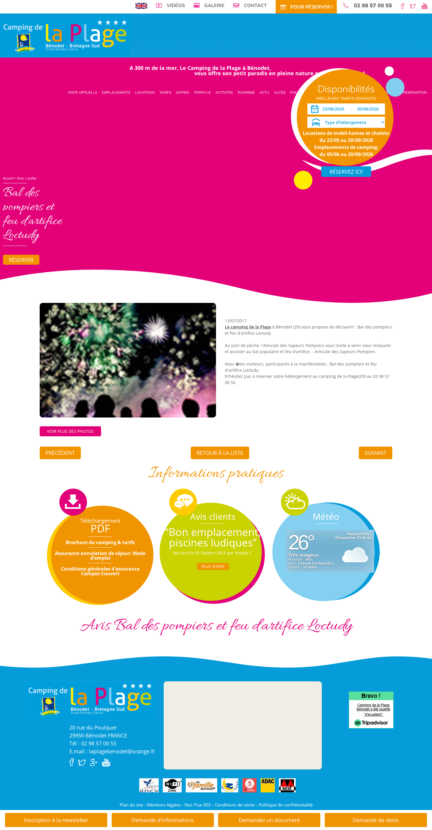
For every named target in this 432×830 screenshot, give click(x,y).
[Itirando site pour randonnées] (249, 785)
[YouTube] (426, 6)
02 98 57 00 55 (373, 5)
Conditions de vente (235, 805)
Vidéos (176, 5)
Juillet (32, 178)
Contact (255, 5)
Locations (145, 92)
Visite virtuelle (82, 92)
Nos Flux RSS (198, 805)
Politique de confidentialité (286, 805)
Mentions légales (164, 805)
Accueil (8, 178)
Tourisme (246, 92)
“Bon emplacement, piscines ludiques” (213, 537)
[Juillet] (65, 37)
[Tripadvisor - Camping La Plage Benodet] (371, 709)
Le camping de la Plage (248, 327)
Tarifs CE (202, 92)
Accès (279, 92)
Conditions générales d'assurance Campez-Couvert (100, 571)
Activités (224, 92)
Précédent (60, 452)
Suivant (375, 452)
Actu (264, 92)
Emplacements (116, 92)
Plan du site (131, 805)
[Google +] (95, 762)
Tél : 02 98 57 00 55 (92, 743)
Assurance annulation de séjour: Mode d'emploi (100, 555)
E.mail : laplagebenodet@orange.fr (112, 751)
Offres (182, 92)
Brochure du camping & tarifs (100, 542)
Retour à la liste (220, 452)
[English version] (141, 5)
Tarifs (165, 92)
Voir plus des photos (70, 431)
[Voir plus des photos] (128, 359)
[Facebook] (405, 6)
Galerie (214, 5)
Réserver (21, 259)
